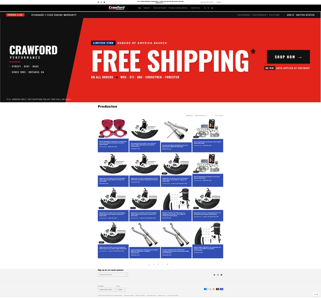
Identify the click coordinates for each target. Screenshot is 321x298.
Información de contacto (172, 295)
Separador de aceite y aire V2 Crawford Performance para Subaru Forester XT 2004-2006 (112, 180)
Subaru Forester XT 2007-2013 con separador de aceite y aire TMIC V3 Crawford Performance (174, 214)
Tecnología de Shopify (117, 295)
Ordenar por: (189, 115)
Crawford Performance (107, 295)
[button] (147, 8)
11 (167, 264)
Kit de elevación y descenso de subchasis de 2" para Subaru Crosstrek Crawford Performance (113, 143)
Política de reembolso (140, 295)
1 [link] (149, 264)
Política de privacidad (128, 295)
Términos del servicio (151, 295)
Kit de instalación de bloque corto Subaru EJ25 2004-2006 (207, 142)
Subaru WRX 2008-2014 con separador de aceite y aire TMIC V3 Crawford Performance (207, 249)
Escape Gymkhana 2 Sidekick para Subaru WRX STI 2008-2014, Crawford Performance (144, 251)
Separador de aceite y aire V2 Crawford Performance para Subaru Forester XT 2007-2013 (144, 214)
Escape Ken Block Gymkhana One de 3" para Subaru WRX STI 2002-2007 (175, 146)
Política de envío (161, 295)
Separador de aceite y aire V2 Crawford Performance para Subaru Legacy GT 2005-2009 (175, 180)
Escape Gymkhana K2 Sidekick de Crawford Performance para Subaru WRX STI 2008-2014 (176, 251)
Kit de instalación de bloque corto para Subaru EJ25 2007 (207, 177)
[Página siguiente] (172, 264)
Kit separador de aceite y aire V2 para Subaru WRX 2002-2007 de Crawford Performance (143, 145)
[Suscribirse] (126, 275)
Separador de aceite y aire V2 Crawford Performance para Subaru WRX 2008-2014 (113, 248)
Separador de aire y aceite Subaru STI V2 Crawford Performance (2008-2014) (207, 213)
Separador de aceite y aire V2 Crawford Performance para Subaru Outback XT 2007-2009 (112, 214)
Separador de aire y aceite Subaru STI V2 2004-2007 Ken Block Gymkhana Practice (144, 179)
